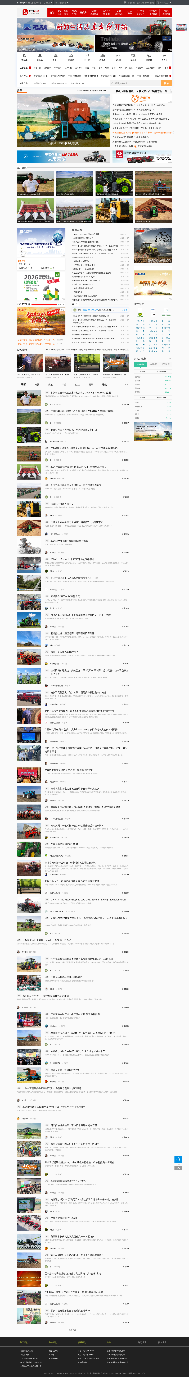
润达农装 (140, 337)
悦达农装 (140, 321)
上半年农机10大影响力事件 (124, 114)
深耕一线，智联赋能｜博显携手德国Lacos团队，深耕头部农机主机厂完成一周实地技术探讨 (86, 749)
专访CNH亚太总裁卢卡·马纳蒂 (58, 349)
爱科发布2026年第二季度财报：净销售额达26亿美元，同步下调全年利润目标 (89, 919)
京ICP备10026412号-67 (118, 1373)
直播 (66, 14)
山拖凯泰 (166, 344)
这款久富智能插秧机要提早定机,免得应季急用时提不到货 (51, 1088)
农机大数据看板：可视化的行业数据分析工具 (141, 91)
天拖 (166, 324)
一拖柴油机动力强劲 (121, 132)
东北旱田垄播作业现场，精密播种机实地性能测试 (70, 862)
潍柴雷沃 (47, 67)
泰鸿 (166, 331)
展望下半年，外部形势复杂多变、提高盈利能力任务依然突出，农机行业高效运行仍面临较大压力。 (81, 1221)
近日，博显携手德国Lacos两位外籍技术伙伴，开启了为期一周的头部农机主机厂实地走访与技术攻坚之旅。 (84, 755)
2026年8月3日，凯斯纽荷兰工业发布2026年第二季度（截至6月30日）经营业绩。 (75, 414)
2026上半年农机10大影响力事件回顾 (69, 540)
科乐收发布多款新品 (121, 123)
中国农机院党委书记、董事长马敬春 (110, 349)
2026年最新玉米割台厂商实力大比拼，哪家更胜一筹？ (79, 466)
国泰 (100, 67)
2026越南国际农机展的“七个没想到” (69, 1180)
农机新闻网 (21, 2)
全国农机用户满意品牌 (116, 1351)
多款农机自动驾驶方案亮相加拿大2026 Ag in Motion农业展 (81, 392)
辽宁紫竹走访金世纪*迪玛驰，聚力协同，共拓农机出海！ (74, 1273)
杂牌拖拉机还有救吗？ (62, 503)
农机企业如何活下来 (145, 109)
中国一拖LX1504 (77, 83)
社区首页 (140, 11)
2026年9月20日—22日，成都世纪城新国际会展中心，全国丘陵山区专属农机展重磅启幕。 (78, 1055)
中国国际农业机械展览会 (117, 1359)
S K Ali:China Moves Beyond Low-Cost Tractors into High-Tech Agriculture (88, 899)
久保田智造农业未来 (142, 132)
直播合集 (61, 304)
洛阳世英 (140, 348)
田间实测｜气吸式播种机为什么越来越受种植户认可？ (78, 825)
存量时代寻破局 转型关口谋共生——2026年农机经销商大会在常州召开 (81, 729)
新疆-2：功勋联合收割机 (123, 127)
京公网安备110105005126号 (135, 1373)
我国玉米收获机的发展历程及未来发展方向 (72, 1236)
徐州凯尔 (140, 327)
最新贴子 (140, 14)
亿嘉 (140, 341)
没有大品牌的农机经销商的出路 (146, 123)
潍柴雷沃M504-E (40, 76)
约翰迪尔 (139, 67)
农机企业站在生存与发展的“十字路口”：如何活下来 (77, 522)
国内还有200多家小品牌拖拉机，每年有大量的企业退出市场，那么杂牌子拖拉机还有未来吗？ (79, 507)
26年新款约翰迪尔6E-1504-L (65, 844)
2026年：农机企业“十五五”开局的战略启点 (72, 559)
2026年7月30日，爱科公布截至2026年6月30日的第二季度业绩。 (68, 925)
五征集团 (153, 348)
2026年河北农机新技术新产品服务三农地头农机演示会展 (74, 1292)
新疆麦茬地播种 (145, 146)
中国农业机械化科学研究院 (31, 1362)
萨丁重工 (129, 67)
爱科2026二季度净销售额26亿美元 (153, 118)
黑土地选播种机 (143, 137)
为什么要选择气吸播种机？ (64, 651)
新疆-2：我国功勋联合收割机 (65, 1069)
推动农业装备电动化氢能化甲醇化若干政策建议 (75, 788)
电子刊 (74, 14)
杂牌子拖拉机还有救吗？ (123, 109)
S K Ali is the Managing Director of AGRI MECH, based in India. (68, 903)
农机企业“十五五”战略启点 (151, 114)
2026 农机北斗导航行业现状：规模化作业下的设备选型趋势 (39, 1110)
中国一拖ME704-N (144, 76)
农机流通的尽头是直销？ (123, 137)
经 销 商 (106, 14)
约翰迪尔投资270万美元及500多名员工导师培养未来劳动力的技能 (84, 1199)
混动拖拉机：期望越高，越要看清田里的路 (72, 633)
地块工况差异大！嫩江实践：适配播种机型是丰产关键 (78, 692)
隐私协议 (162, 1342)
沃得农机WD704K (58, 76)
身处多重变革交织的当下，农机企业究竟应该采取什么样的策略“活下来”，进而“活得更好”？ (78, 526)
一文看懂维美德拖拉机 (122, 146)
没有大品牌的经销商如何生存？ (67, 977)
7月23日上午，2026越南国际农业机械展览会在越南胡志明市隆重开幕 (70, 1184)
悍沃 (120, 67)
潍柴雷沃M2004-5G (59, 83)
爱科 (166, 321)
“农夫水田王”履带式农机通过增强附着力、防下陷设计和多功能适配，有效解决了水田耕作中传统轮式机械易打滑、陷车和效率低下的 (66, 943)
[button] (108, 120)
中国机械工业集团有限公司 (31, 1366)
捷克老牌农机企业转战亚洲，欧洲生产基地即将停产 (77, 1254)
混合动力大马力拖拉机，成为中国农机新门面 (74, 429)
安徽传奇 (153, 337)
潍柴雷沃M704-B (91, 76)
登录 (146, 2)
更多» (170, 358)
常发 (87, 67)
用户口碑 (153, 14)
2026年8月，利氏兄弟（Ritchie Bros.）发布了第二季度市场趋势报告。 (71, 488)
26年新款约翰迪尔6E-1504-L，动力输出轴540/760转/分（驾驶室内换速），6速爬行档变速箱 (79, 847)
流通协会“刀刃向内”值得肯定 (65, 596)
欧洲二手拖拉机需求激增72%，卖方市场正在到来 (76, 485)
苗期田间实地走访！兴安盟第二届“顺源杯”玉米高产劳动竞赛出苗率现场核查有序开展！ (89, 672)
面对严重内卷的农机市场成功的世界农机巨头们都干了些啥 (81, 614)
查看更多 (73, 1329)
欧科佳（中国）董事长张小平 (83, 349)
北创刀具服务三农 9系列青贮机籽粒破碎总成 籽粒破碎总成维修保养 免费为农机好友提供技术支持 (81, 884)
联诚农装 (153, 351)
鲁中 (114, 67)
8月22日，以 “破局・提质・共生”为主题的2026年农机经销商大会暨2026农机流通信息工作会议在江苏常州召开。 (86, 733)
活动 (59, 14)
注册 (152, 2)
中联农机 (153, 321)
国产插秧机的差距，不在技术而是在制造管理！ (75, 1125)
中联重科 (58, 67)
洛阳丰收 (166, 327)
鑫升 (140, 344)
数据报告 (153, 11)
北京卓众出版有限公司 (29, 1359)
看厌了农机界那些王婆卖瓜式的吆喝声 (70, 1310)
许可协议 (142, 1342)
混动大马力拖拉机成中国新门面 (150, 105)
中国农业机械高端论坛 (116, 1355)
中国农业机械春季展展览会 (117, 1362)
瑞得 (153, 341)
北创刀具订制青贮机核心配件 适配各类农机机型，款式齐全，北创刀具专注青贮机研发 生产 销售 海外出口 (84, 1295)
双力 (160, 67)
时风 (107, 67)
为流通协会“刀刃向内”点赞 (124, 118)
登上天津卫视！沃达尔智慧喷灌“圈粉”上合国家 (74, 577)
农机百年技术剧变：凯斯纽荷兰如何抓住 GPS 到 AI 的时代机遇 (83, 1032)
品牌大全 (106, 11)
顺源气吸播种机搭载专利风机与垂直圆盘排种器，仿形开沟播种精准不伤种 (72, 810)
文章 (59, 11)
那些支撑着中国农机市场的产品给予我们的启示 (75, 1143)
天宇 (166, 341)
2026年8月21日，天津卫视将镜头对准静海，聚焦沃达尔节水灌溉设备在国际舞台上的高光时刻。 (80, 581)
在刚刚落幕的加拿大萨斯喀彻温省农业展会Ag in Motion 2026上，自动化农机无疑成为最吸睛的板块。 (82, 396)
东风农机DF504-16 (126, 76)
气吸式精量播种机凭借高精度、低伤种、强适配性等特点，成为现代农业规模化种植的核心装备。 (80, 655)
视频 (66, 11)
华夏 (94, 67)
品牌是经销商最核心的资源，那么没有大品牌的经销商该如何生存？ (70, 980)
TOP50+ (119, 11)
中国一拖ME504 (74, 76)
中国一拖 (37, 67)
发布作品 (131, 2)
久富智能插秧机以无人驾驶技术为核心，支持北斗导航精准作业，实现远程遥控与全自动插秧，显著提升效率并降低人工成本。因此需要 (67, 1092)
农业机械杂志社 (26, 1351)
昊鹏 (166, 351)
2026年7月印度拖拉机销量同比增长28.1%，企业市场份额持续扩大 (85, 448)
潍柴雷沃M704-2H (108, 76)
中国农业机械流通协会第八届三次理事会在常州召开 (71, 769)
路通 (166, 334)
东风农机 (68, 67)
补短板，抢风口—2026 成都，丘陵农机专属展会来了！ (79, 1051)
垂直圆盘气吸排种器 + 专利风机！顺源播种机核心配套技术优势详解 (85, 807)
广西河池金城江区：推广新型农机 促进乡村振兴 (75, 1014)
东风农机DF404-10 (163, 76)
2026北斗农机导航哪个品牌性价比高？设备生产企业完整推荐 (53, 1106)
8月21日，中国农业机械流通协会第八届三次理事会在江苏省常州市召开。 (72, 773)
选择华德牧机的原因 (163, 132)
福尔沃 (140, 351)
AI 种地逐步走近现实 (121, 141)
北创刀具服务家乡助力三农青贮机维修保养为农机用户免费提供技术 (79, 710)
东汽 (166, 348)
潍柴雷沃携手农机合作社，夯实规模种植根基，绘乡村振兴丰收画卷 (79, 1162)
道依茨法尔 (150, 67)
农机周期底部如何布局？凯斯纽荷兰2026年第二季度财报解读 (82, 411)
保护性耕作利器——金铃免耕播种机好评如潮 (45, 995)
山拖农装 (153, 331)
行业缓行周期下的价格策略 (145, 141)
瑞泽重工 (166, 337)
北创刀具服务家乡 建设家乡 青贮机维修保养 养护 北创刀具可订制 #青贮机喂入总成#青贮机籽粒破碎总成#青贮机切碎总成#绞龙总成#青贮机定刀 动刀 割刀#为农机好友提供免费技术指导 (86, 715)
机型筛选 (94, 14)
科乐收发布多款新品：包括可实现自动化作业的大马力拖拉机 (82, 958)
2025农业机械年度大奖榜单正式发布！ (92, 90)
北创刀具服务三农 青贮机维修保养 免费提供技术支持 (72, 881)
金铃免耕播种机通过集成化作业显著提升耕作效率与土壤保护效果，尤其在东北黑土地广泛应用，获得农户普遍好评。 (60, 999)
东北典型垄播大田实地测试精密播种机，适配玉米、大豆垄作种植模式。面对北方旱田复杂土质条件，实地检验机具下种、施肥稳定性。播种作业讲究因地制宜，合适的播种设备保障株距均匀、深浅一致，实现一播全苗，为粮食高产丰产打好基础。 (86, 868)
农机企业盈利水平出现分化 (148, 127)
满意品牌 (119, 14)
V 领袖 (74, 11)
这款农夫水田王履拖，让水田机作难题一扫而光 (46, 940)
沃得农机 (78, 67)
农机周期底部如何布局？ (123, 105)
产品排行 (94, 11)
